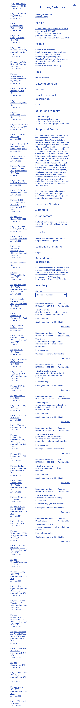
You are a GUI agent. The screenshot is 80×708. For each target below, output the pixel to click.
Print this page (41, 17)
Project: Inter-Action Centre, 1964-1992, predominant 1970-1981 (18, 485)
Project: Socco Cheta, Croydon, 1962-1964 (17, 38)
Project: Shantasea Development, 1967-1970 (18, 362)
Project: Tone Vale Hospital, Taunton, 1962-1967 (18, 64)
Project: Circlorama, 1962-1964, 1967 (18, 115)
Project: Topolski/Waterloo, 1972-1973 (18, 562)
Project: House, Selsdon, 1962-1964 (53, 38)
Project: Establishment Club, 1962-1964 (17, 26)
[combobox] (51, 295)
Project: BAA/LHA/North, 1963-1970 (17, 275)
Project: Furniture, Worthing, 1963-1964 (18, 91)
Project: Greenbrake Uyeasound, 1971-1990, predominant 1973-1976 (18, 619)
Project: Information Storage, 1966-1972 (18, 316)
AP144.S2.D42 (41, 210)
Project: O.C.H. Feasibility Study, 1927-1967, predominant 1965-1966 (18, 204)
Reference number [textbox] (44, 295)
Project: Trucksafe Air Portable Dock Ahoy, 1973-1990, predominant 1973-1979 (18, 636)
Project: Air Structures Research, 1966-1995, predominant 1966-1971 (18, 250)
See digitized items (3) (45, 15)
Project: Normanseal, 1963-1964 (18, 103)
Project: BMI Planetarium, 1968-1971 (18, 456)
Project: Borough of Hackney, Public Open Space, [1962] (19, 146)
